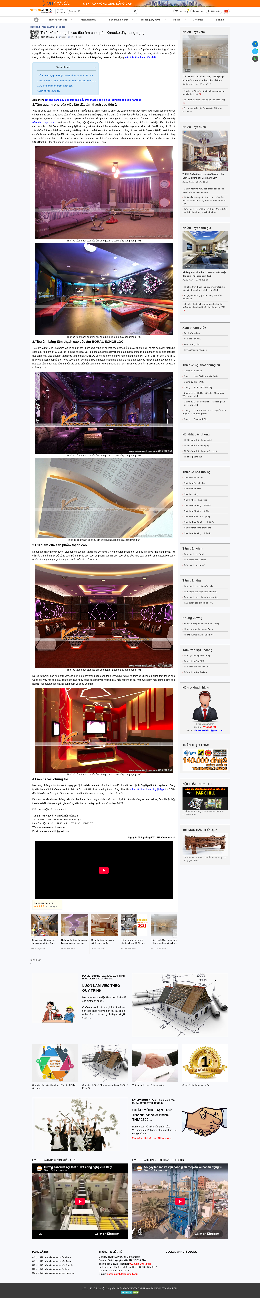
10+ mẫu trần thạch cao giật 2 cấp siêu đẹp (204, 99)
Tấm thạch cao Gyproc (195, 559)
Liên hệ (220, 19)
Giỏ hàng (183, 11)
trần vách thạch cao (43, 122)
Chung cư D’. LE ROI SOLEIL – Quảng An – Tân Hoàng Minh (204, 394)
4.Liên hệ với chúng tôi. (48, 91)
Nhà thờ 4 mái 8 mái (193, 477)
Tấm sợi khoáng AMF (194, 661)
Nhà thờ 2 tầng (191, 494)
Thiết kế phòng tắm (193, 457)
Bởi (42, 37)
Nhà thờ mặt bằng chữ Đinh (197, 533)
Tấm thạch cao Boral (194, 554)
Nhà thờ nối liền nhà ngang (197, 516)
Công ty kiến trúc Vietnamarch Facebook (51, 1257)
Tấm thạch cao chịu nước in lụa (199, 586)
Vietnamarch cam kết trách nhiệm (148, 1085)
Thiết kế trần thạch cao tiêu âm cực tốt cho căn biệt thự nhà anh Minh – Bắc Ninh (204, 288)
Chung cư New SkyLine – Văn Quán (201, 376)
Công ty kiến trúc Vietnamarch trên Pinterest (53, 1273)
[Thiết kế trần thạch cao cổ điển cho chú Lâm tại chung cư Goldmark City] (205, 151)
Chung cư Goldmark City (195, 419)
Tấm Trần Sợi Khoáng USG (197, 666)
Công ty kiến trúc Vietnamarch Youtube (50, 1269)
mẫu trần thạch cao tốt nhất (140, 57)
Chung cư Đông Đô (193, 370)
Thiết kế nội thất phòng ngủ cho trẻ (200, 451)
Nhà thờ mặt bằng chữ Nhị (196, 511)
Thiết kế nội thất (87, 19)
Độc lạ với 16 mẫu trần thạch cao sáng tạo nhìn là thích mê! (203, 92)
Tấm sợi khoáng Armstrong (197, 655)
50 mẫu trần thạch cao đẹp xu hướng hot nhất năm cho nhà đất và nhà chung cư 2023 (204, 305)
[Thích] (59, 37)
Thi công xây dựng (150, 19)
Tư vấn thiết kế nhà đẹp (195, 350)
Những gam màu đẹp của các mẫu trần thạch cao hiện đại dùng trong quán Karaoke (93, 100)
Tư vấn (176, 19)
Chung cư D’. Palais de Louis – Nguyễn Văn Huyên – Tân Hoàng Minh (204, 412)
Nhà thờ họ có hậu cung (195, 500)
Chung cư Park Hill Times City (198, 387)
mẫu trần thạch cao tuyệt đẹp (147, 789)
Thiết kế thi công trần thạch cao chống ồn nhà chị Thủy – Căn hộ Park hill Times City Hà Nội (204, 200)
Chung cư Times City (194, 382)
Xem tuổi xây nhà (192, 338)
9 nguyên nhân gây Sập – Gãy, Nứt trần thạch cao (202, 110)
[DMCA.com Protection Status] (130, 1293)
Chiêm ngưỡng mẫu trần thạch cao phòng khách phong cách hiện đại (203, 190)
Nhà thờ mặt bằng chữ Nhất (197, 505)
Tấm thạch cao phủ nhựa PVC (198, 603)
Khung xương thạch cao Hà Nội (199, 635)
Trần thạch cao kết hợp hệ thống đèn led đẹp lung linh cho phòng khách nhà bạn (205, 210)
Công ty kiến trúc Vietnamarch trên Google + (53, 1265)
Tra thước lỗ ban (192, 333)
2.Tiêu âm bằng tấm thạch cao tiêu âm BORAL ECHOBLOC (66, 80)
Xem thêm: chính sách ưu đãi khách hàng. (152, 1138)
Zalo (255, 51)
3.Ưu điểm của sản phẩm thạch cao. (55, 85)
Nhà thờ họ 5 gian (192, 488)
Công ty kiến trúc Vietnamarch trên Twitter (52, 1261)
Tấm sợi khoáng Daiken (195, 672)
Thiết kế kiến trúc (58, 19)
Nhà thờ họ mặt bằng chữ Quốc (199, 522)
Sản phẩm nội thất (118, 19)
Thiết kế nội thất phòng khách (198, 440)
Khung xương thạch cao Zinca (198, 629)
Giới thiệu (198, 19)
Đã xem (200, 11)
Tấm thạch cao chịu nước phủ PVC (200, 591)
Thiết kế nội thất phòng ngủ (197, 445)
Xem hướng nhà (192, 344)
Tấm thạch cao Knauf (194, 565)
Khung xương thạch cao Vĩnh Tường (201, 623)
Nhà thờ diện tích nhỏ (194, 483)
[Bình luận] (69, 37)
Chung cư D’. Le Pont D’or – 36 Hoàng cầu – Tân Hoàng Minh (205, 403)
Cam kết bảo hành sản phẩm (196, 1085)
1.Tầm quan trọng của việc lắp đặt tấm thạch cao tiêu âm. (65, 75)
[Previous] (32, 933)
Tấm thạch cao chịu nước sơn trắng (201, 597)
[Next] (175, 933)
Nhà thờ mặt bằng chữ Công (197, 527)
